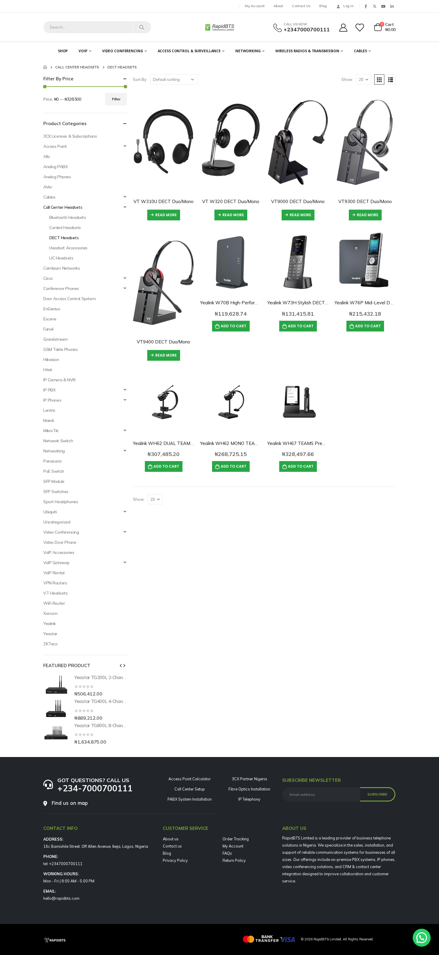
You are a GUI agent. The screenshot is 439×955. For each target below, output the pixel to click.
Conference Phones (61, 288)
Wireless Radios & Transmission (307, 50)
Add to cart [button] (233, 325)
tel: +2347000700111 (62, 863)
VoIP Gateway (56, 562)
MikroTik (51, 430)
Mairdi (48, 420)
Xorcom (50, 613)
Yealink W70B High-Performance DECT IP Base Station (258, 302)
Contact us (172, 846)
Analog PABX (55, 166)
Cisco (48, 278)
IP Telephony (249, 799)
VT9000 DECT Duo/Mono (298, 201)
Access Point (55, 146)
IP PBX (49, 390)
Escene (49, 319)
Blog (323, 6)
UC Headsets (61, 258)
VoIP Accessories (58, 552)
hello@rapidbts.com (61, 898)
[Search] (142, 27)
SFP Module (54, 481)
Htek (47, 369)
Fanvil (48, 329)
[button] (120, 665)
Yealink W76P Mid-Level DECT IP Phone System (385, 302)
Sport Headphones (60, 501)
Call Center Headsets (62, 207)
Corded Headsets (65, 227)
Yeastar (50, 633)
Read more (166, 214)
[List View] (391, 79)
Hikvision (51, 359)
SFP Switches (55, 491)
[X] (374, 6)
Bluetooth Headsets (67, 217)
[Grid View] (379, 79)
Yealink (49, 623)
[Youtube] (383, 6)
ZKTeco (50, 644)
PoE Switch (53, 471)
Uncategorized (56, 522)
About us (171, 838)
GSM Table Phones (60, 349)
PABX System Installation (190, 799)
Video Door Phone (59, 542)
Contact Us (301, 6)
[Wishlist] (360, 27)
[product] (163, 140)
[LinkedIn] (392, 6)
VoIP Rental (53, 572)
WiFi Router (54, 603)
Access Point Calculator (189, 778)
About (278, 6)
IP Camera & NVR (59, 380)
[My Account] (343, 27)
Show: (347, 79)
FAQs (227, 853)
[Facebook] (366, 6)
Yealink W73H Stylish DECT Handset (305, 302)
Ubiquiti (50, 512)
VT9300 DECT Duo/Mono (365, 201)
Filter (116, 99)
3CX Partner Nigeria (249, 778)
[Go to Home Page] (45, 67)
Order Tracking (235, 838)
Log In (348, 6)
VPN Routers (55, 583)
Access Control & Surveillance (189, 50)
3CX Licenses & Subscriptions (70, 136)
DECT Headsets (64, 237)
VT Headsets (55, 593)
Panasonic (52, 461)
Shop (63, 50)
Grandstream (55, 339)
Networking (248, 50)
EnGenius (51, 308)
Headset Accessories (68, 248)
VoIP (83, 50)
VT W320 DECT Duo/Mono (230, 201)
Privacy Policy (175, 860)
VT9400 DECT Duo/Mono (163, 342)
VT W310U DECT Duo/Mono (163, 201)
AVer (47, 187)
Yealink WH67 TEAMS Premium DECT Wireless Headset (326, 443)
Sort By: (140, 79)
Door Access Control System (69, 298)
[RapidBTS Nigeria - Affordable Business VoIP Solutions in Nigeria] (219, 27)
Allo (46, 156)
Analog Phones (57, 176)
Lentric (49, 410)
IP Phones (52, 400)
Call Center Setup (189, 789)
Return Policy (234, 860)
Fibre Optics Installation (249, 789)
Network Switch (58, 440)
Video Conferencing (122, 50)
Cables (360, 50)
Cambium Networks (61, 268)
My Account (255, 6)
